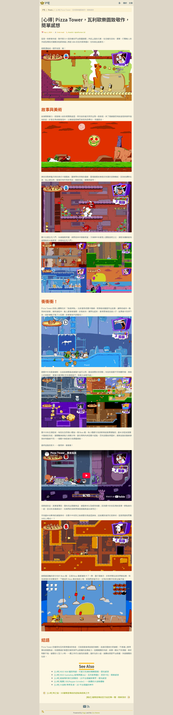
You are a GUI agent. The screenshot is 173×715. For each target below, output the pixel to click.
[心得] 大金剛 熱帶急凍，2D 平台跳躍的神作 (73, 684)
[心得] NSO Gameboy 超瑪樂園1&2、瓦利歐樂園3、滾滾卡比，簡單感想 (86, 674)
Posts (50, 10)
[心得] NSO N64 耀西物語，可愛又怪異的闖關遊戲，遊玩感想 (81, 671)
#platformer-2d (79, 32)
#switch (71, 32)
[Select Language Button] (42, 711)
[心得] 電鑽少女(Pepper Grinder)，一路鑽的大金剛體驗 (79, 681)
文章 (131, 3)
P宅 (43, 10)
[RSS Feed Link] (88, 707)
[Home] (42, 3)
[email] (84, 707)
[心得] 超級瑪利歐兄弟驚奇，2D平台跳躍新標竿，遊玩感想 (80, 678)
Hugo (84, 713)
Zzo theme (96, 713)
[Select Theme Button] (119, 3)
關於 (125, 3)
